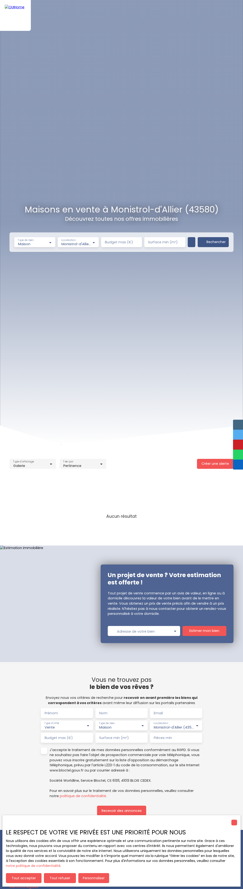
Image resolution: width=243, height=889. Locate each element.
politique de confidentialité (83, 796)
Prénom (51, 713)
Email (158, 713)
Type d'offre (51, 723)
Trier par (68, 461)
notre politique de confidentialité (33, 865)
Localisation (68, 240)
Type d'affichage (23, 461)
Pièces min (163, 738)
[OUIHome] (15, 15)
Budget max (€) (119, 242)
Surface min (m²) (163, 242)
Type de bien (25, 240)
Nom (103, 713)
